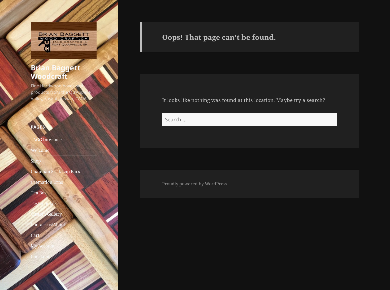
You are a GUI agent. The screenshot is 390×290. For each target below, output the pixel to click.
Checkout (40, 256)
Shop (36, 161)
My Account (43, 246)
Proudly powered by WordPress (194, 184)
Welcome (40, 150)
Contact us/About (48, 225)
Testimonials (44, 203)
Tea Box (39, 193)
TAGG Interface (46, 140)
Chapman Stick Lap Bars (55, 171)
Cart (35, 235)
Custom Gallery (46, 214)
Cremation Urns (47, 182)
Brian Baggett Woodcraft (55, 72)
